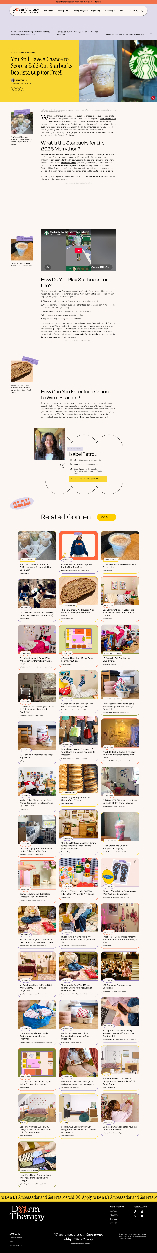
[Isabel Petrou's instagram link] (62, 465)
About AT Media (16, 1238)
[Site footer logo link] (55, 1213)
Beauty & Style (80, 11)
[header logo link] (26, 10)
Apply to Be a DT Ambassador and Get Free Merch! (96, 1197)
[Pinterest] (137, 11)
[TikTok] (131, 11)
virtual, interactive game (65, 165)
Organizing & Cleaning (29, 1170)
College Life (63, 11)
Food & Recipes (17, 53)
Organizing (95, 11)
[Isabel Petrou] (49, 444)
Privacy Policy (127, 1236)
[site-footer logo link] (15, 1234)
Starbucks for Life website (86, 334)
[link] (32, 33)
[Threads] (19, 89)
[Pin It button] (153, 98)
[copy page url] (22, 89)
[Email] (16, 89)
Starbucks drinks (68, 162)
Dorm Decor (48, 11)
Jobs (11, 1242)
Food (121, 11)
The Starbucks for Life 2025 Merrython (58, 154)
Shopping (109, 11)
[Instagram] (134, 11)
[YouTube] (142, 1215)
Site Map (113, 1223)
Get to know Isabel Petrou (84, 479)
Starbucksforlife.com (98, 176)
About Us (114, 1215)
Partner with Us (16, 1246)
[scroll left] (6, 33)
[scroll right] (151, 33)
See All (104, 517)
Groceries (30, 53)
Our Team (114, 1211)
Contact (113, 1219)
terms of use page (49, 337)
